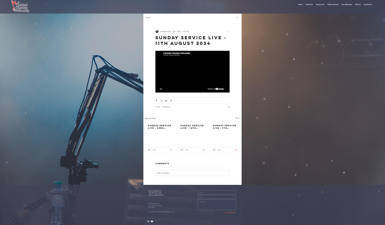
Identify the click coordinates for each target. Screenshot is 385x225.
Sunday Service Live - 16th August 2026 (192, 126)
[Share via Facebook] (156, 101)
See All (237, 118)
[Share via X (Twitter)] (161, 101)
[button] (309, 4)
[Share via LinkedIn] (166, 101)
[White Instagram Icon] (148, 221)
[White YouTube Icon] (152, 221)
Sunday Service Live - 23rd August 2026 (159, 126)
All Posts (148, 17)
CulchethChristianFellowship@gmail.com (161, 212)
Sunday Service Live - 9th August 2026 (224, 126)
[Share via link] (171, 101)
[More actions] (228, 31)
